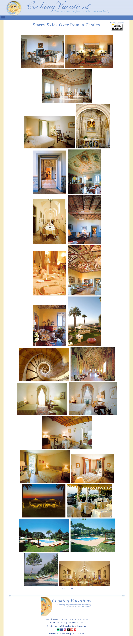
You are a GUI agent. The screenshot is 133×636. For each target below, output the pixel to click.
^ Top (71, 588)
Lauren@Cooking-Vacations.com (70, 625)
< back (62, 588)
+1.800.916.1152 (75, 622)
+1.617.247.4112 (58, 622)
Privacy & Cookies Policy (60, 633)
